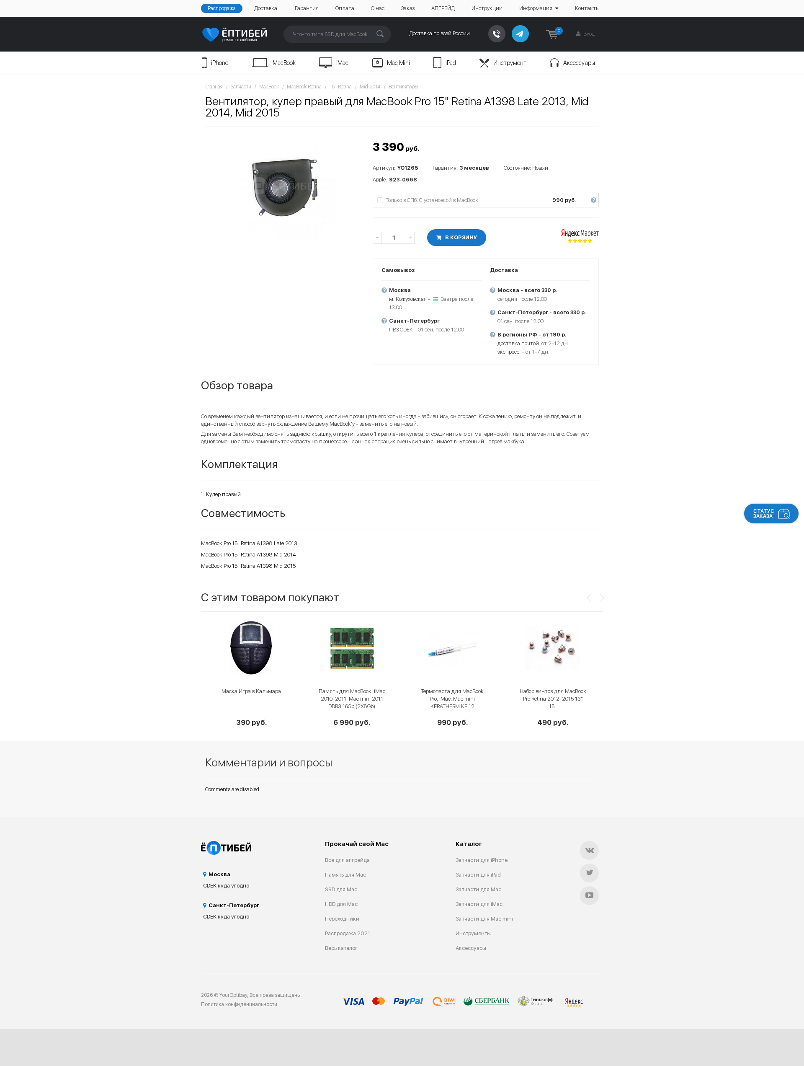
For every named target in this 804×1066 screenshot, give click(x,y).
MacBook (284, 63)
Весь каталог (341, 948)
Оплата (344, 8)
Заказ (408, 8)
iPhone (219, 63)
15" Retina (341, 87)
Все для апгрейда (347, 860)
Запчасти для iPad (478, 874)
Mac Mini (398, 63)
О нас (377, 8)
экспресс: (509, 352)
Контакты (587, 8)
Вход (588, 34)
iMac (342, 63)
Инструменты (473, 933)
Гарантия (307, 8)
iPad (451, 63)
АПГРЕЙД (443, 8)
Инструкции (487, 8)
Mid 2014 (370, 87)
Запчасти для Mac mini (484, 918)
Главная (214, 87)
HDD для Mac (341, 904)
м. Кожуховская (408, 299)
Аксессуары (579, 63)
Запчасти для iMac (479, 904)
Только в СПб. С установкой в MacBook (490, 200)
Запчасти (241, 87)
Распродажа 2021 (347, 933)
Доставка (265, 8)
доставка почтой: (518, 343)
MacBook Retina (304, 87)
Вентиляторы (403, 87)
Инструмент (509, 63)
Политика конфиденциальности (239, 1004)
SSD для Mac (341, 889)
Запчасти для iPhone (482, 860)
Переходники (342, 918)
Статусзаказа (763, 513)
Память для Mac (345, 874)
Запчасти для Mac (478, 889)
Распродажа (222, 8)
